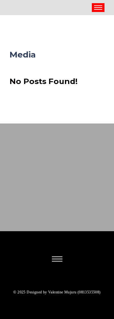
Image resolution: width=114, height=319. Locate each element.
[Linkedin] (68, 280)
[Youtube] (75, 280)
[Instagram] (53, 280)
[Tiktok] (61, 280)
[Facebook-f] (39, 280)
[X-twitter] (46, 280)
